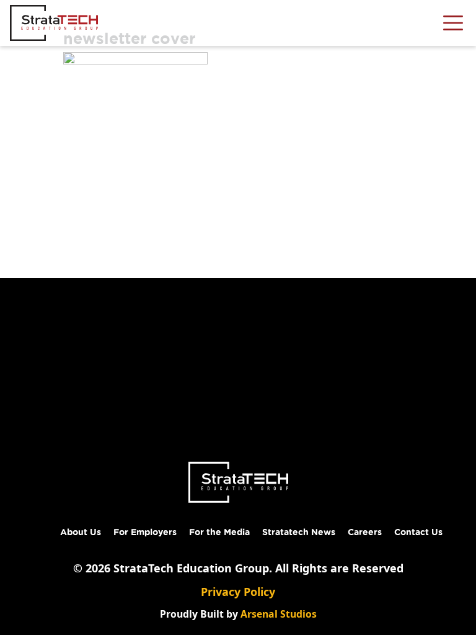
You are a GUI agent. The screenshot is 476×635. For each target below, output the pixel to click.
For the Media (219, 532)
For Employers (145, 532)
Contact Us (418, 532)
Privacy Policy (238, 591)
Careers (365, 532)
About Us (80, 532)
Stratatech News (298, 532)
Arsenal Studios (278, 614)
